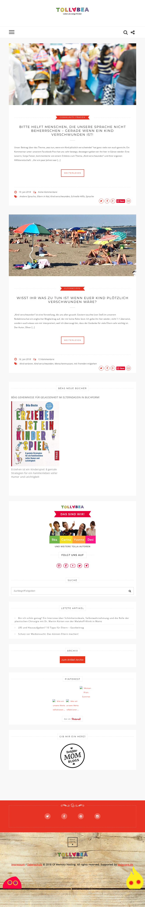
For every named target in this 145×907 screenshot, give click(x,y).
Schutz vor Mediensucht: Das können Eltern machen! (48, 633)
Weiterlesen (72, 173)
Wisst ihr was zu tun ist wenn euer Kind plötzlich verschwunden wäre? (73, 300)
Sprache (90, 196)
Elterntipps (72, 288)
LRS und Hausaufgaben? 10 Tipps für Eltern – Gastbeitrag (51, 627)
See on (67, 718)
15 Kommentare (46, 359)
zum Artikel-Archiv (73, 659)
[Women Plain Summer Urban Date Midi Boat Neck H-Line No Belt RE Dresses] (86, 692)
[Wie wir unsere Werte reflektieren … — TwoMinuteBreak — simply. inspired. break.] (59, 705)
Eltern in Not (43, 196)
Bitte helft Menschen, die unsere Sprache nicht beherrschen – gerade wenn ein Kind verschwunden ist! (72, 131)
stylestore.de (125, 864)
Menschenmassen (63, 363)
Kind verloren (26, 363)
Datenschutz (34, 864)
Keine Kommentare (47, 191)
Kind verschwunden (60, 196)
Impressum (18, 864)
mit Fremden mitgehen (85, 363)
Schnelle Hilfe (77, 196)
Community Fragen (72, 117)
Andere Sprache (27, 196)
